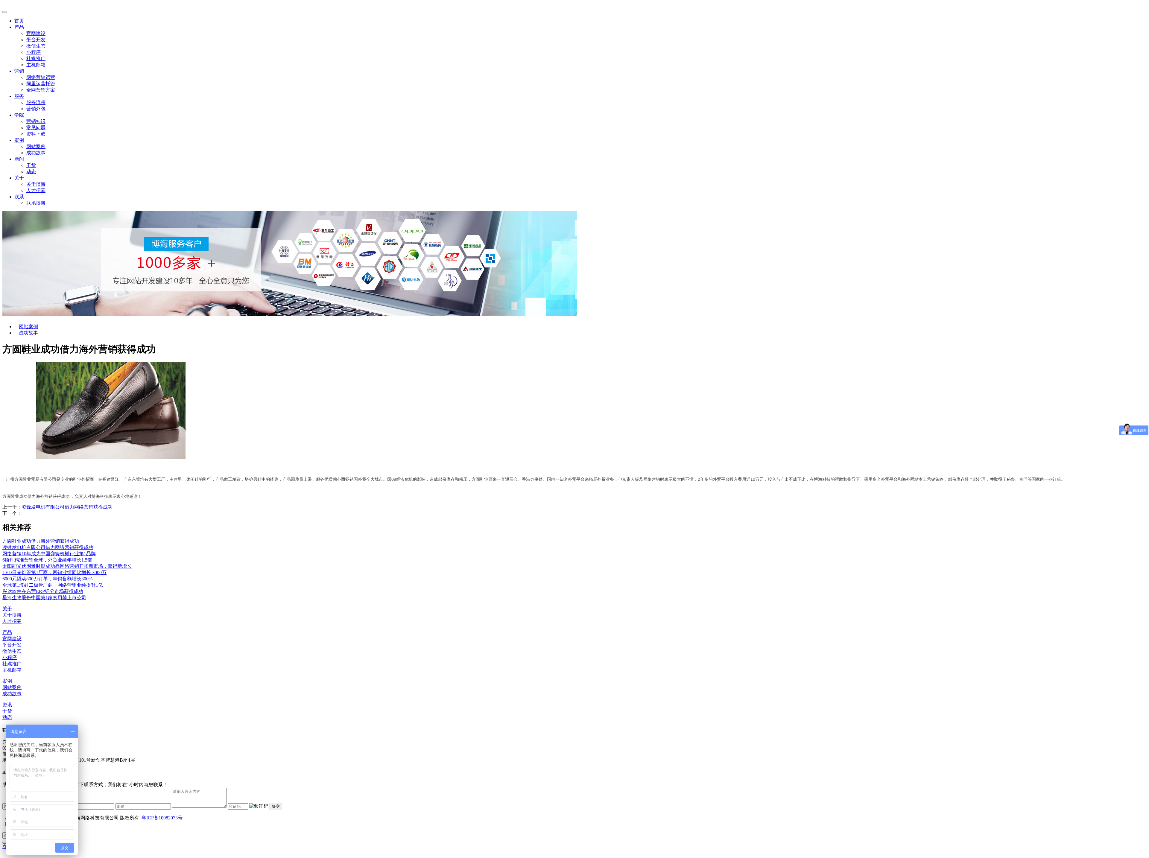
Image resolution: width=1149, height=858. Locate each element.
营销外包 (35, 108)
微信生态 (35, 45)
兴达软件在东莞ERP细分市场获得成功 (42, 591)
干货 (31, 165)
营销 (19, 71)
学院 (19, 115)
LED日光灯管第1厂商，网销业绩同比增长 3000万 (54, 572)
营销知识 (35, 121)
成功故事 (35, 152)
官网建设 (35, 33)
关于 (19, 177)
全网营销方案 (40, 89)
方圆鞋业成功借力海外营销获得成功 (40, 541)
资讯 (7, 704)
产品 (19, 27)
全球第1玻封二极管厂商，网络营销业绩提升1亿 (52, 585)
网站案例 (35, 146)
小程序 (33, 52)
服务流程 (35, 102)
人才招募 (35, 190)
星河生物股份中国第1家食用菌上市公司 (44, 597)
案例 (19, 140)
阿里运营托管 (40, 83)
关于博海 (35, 184)
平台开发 (35, 39)
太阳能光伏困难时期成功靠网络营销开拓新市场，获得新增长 (67, 566)
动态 (31, 171)
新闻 (19, 159)
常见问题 (35, 127)
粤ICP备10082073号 (162, 817)
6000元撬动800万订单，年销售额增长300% (47, 578)
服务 (19, 96)
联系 (19, 196)
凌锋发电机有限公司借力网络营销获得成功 (67, 506)
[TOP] (3, 852)
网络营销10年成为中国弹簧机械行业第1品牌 (49, 553)
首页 (19, 20)
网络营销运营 (40, 77)
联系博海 (35, 203)
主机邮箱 (35, 64)
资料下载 (35, 133)
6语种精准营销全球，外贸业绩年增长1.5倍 (47, 559)
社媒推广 (35, 58)
